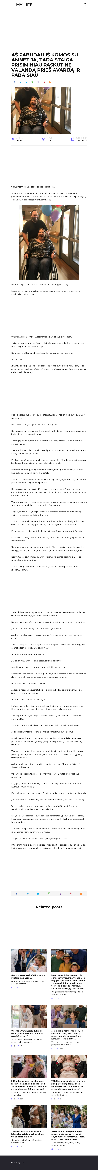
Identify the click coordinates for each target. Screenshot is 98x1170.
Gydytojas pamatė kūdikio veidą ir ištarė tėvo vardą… (28, 976)
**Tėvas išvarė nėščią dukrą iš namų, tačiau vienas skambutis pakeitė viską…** (27, 1033)
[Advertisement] (49, 32)
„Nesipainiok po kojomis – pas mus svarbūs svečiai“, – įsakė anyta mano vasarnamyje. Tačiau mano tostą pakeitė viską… (68, 1135)
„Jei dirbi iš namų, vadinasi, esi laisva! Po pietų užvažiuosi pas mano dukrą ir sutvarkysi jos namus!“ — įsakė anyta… (67, 1035)
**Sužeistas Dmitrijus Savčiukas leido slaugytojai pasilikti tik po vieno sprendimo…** (27, 1134)
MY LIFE (24, 4)
